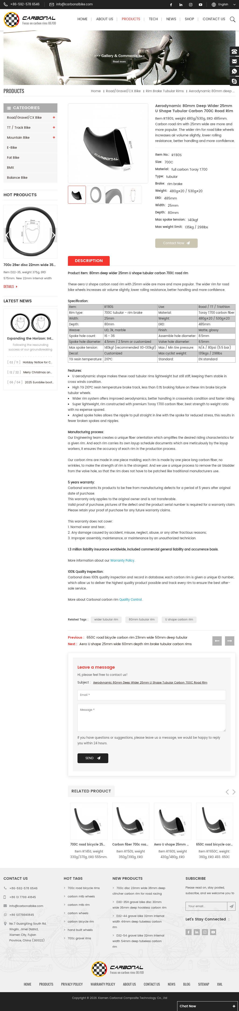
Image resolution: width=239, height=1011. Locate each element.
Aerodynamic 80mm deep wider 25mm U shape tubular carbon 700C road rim (150, 683)
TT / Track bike (19, 127)
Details (9, 286)
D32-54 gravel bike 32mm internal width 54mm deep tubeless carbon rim (138, 941)
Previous (7, 235)
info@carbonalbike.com (74, 4)
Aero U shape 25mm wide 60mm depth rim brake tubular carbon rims (135, 644)
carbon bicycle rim (81, 922)
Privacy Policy (72, 984)
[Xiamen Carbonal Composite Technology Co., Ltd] (32, 20)
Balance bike (17, 177)
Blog (186, 984)
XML (219, 984)
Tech (153, 19)
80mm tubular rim (142, 619)
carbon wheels (78, 913)
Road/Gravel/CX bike (123, 91)
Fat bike (13, 157)
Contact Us (214, 19)
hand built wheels (80, 930)
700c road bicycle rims (84, 888)
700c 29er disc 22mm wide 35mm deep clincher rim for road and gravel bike (30, 265)
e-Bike (12, 147)
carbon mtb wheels (81, 896)
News (171, 19)
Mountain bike (18, 137)
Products (131, 19)
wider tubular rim (106, 619)
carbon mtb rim (79, 905)
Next (53, 235)
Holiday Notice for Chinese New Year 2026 (52, 362)
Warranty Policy (103, 984)
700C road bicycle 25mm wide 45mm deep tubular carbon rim (89, 844)
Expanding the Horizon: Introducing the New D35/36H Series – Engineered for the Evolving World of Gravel (30, 338)
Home (82, 19)
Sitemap (203, 984)
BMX (10, 167)
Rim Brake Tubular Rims (165, 91)
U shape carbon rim (179, 619)
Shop (189, 19)
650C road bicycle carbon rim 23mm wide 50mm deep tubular (137, 637)
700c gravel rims (79, 938)
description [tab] (89, 260)
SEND (89, 758)
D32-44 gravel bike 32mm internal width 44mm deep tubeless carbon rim (138, 922)
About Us (104, 19)
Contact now (173, 243)
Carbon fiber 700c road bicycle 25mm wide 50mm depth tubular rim (131, 844)
